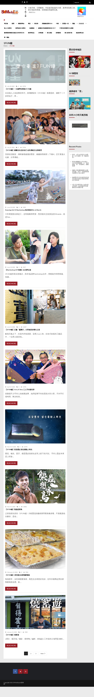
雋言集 (6, 23)
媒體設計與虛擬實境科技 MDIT (47, 28)
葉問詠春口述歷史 (20, 28)
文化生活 (81, 23)
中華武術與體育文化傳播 (66, 28)
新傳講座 (58, 32)
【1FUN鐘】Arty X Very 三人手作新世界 (20, 389)
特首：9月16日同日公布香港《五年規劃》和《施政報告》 (80, 156)
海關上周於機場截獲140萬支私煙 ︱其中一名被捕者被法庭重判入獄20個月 (80, 172)
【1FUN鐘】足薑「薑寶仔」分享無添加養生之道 (22, 330)
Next (42, 653)
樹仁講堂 (49, 32)
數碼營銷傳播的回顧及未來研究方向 (14, 32)
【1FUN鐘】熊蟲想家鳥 (13, 509)
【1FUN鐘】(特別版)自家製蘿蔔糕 (17, 575)
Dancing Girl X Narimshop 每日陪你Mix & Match (23, 210)
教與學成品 (31, 32)
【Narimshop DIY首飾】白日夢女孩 (18, 270)
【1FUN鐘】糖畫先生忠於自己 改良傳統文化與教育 (23, 150)
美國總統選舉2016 (47, 23)
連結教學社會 (80, 32)
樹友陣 (36, 23)
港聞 (13, 23)
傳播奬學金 (21, 23)
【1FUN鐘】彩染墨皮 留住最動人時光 (18, 449)
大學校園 (40, 32)
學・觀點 (6, 37)
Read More (11, 103)
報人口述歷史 (8, 28)
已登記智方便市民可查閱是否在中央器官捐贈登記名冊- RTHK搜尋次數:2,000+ (51, 10)
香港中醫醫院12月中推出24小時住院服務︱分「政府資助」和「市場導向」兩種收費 (80, 164)
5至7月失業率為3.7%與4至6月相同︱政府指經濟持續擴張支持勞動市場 (80, 186)
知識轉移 (31, 28)
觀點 (73, 23)
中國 (57, 23)
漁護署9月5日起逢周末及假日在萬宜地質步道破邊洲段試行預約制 (80, 179)
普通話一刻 (65, 23)
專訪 (29, 23)
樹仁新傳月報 (68, 32)
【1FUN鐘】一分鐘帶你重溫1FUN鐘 (18, 89)
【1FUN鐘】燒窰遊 (12, 635)
